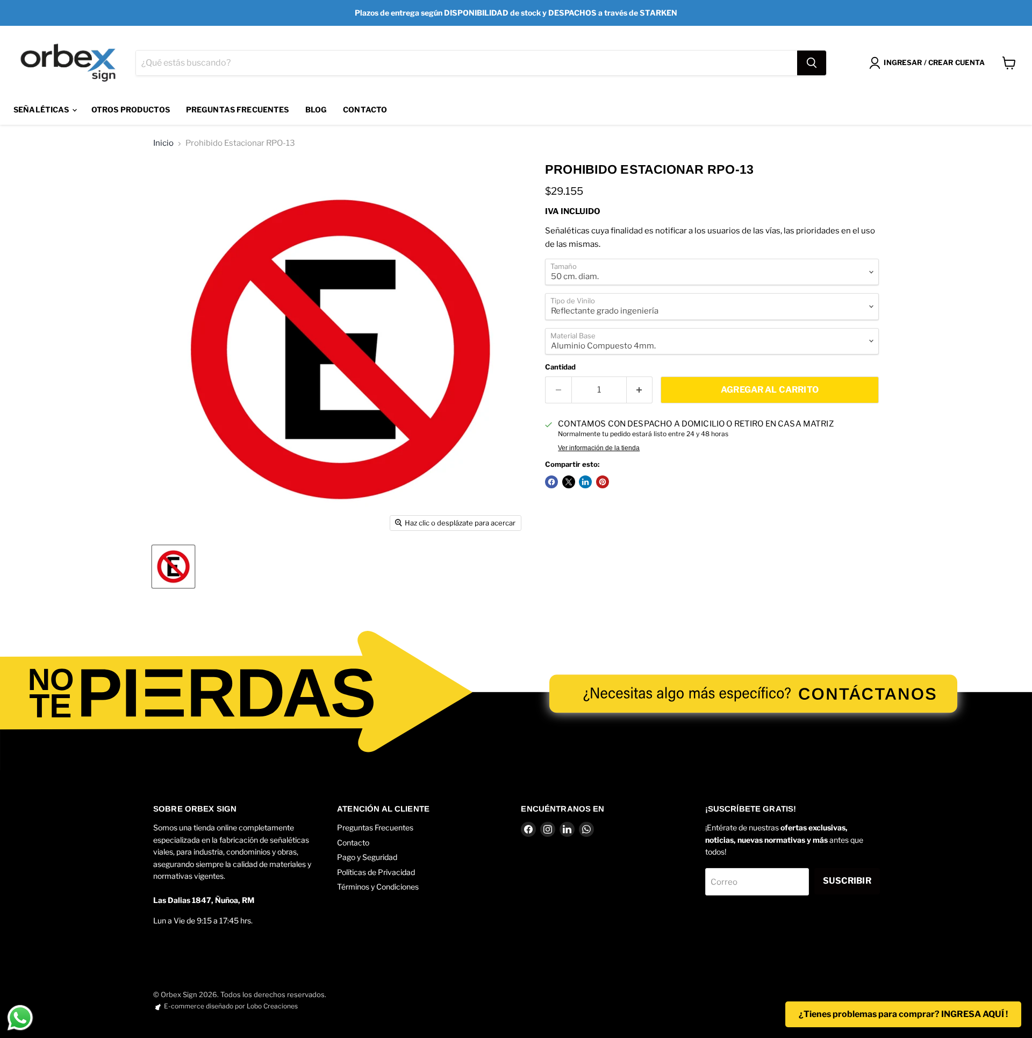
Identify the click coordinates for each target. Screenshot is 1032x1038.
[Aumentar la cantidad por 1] (640, 389)
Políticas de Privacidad (376, 872)
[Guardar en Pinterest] (602, 481)
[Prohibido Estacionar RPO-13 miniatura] (173, 566)
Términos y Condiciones (378, 886)
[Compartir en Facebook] (551, 481)
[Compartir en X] (568, 481)
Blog (316, 109)
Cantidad (560, 367)
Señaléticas (42, 109)
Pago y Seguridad (367, 857)
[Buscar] (811, 63)
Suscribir (847, 881)
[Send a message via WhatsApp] (20, 1018)
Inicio (163, 143)
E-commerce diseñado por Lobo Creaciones (231, 1006)
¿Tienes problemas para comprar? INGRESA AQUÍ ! (903, 1014)
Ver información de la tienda (599, 448)
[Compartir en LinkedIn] (585, 481)
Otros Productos (130, 109)
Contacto (365, 109)
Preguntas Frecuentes (237, 109)
